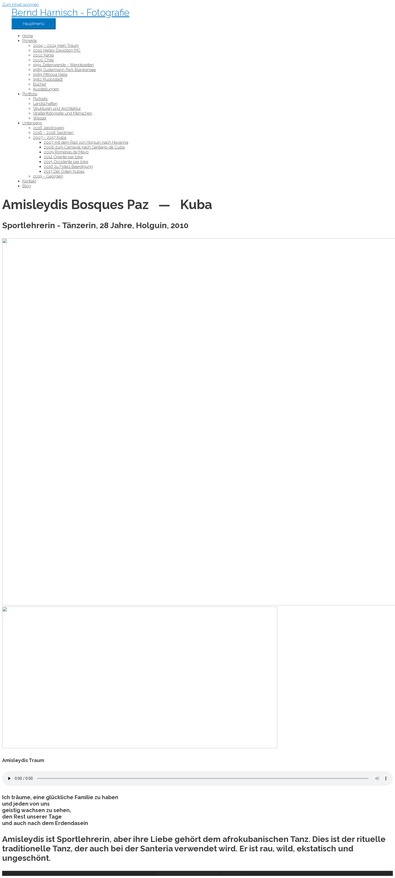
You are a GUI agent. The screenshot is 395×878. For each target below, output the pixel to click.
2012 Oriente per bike (63, 156)
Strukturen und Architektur (57, 108)
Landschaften (45, 103)
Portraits (40, 98)
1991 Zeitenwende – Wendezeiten (63, 64)
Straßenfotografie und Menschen (62, 113)
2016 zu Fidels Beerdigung (68, 166)
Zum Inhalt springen (20, 4)
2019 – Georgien (48, 176)
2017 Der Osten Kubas (64, 171)
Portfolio (29, 93)
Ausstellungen (46, 89)
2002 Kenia (43, 55)
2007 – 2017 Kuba (49, 137)
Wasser (39, 118)
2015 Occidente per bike (66, 161)
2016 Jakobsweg (48, 127)
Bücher (39, 84)
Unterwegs (32, 123)
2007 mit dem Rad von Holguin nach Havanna (86, 142)
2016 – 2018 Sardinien (53, 132)
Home (27, 35)
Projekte (29, 40)
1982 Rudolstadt (48, 79)
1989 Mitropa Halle (50, 74)
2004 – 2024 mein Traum (56, 45)
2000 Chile (43, 60)
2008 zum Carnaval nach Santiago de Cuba (84, 147)
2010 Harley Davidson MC (57, 50)
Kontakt (29, 181)
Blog (26, 186)
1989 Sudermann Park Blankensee (64, 69)
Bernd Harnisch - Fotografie (71, 12)
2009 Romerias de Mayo (66, 152)
